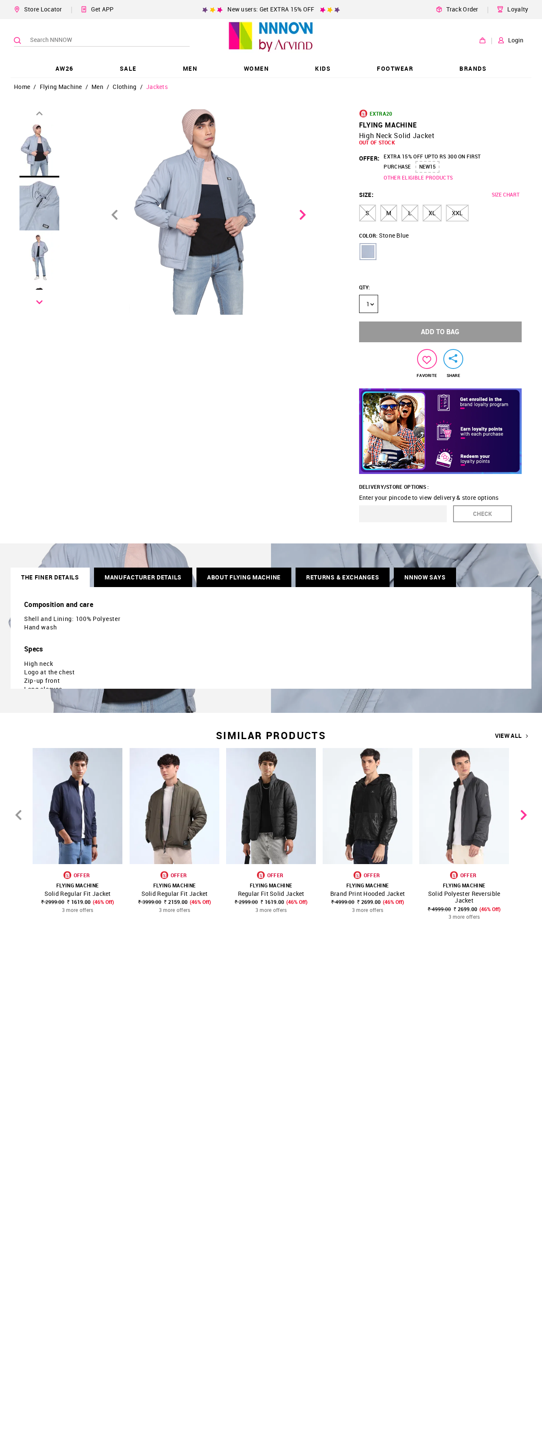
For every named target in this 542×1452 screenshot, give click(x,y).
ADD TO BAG (440, 331)
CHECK (482, 514)
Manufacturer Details (143, 577)
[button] (367, 251)
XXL (457, 213)
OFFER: (369, 158)
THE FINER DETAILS (50, 577)
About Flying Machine (244, 577)
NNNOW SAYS (424, 577)
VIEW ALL (508, 735)
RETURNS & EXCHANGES (342, 577)
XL (432, 213)
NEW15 (427, 166)
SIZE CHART (506, 194)
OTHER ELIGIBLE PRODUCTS (418, 177)
